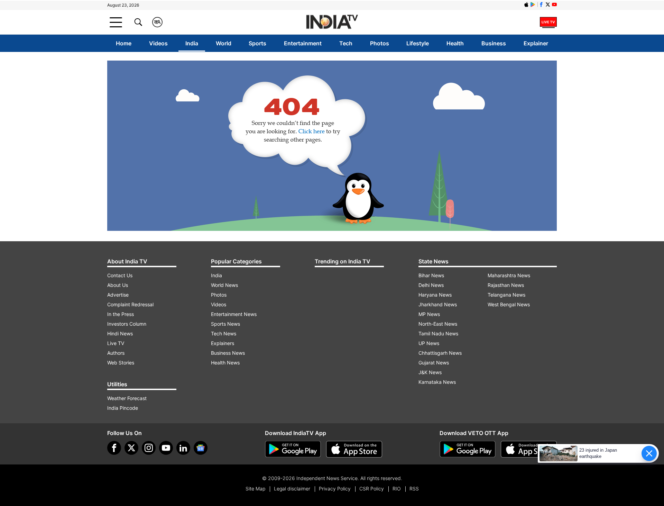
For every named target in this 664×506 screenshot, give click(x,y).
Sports (257, 43)
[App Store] (354, 449)
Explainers (222, 343)
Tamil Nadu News (438, 333)
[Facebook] (114, 448)
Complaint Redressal (130, 304)
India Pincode (122, 408)
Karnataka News (437, 382)
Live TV (115, 343)
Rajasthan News (506, 285)
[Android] (533, 4)
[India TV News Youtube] (554, 4)
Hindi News (120, 333)
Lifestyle (417, 43)
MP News (429, 314)
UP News (428, 343)
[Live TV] (548, 22)
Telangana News (506, 295)
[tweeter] (131, 448)
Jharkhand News (437, 304)
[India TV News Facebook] (541, 4)
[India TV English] (332, 22)
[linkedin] (183, 448)
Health (455, 43)
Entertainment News (234, 314)
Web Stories (120, 362)
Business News (228, 353)
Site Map (255, 488)
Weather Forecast (127, 398)
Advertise (118, 295)
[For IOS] (529, 449)
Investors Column (126, 324)
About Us (117, 285)
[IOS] (526, 4)
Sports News (225, 324)
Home (123, 43)
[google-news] (201, 448)
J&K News (430, 372)
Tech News (223, 333)
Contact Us (119, 275)
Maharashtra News (509, 275)
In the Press (120, 314)
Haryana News (435, 295)
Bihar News (431, 275)
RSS (414, 488)
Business (493, 43)
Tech (345, 43)
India (191, 43)
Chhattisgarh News (440, 353)
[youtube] (166, 448)
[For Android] (468, 449)
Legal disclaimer (292, 488)
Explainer (536, 43)
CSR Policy (371, 488)
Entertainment (303, 43)
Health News (225, 362)
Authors (115, 353)
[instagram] (149, 448)
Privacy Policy (335, 488)
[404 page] (332, 146)
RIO (397, 488)
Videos (158, 43)
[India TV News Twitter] (547, 4)
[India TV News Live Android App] (293, 449)
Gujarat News (433, 362)
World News (224, 285)
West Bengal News (509, 304)
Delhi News (431, 285)
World (223, 43)
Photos (379, 43)
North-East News (437, 324)
